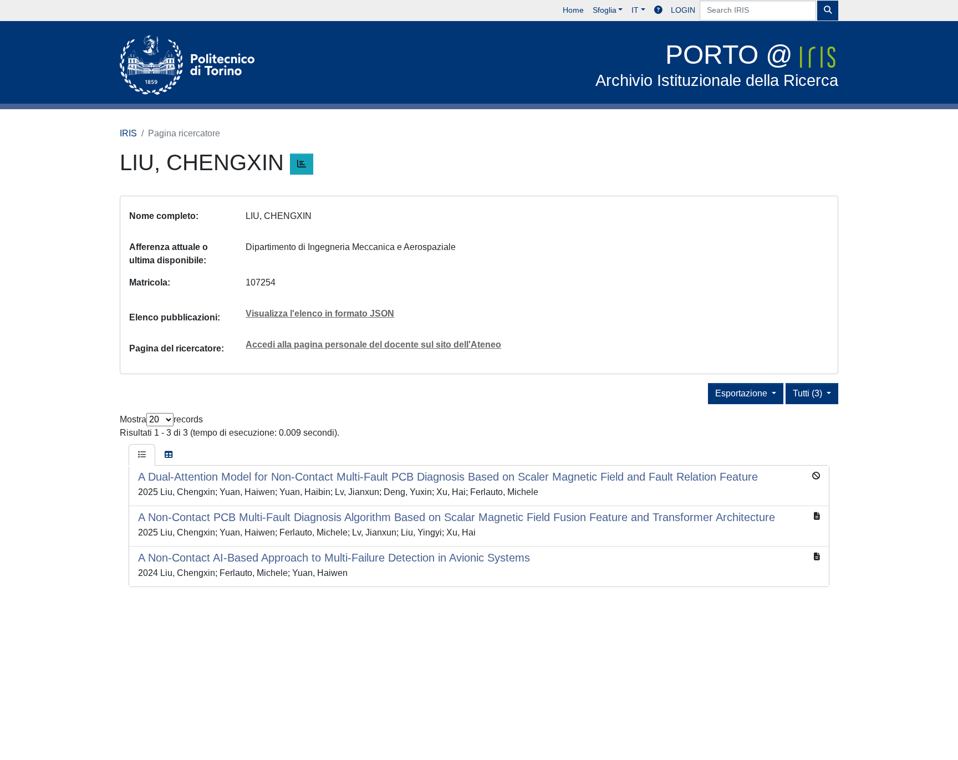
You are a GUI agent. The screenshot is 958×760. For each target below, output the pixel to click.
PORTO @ (716, 64)
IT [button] (635, 10)
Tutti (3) (808, 393)
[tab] (142, 455)
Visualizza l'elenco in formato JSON (320, 313)
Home (573, 10)
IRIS (128, 133)
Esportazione (742, 393)
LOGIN (683, 10)
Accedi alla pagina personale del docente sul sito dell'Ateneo (373, 344)
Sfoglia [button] (604, 10)
